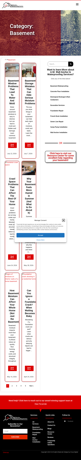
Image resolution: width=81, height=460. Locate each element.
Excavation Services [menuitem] (57, 105)
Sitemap (6, 452)
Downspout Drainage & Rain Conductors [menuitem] (60, 98)
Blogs (49, 429)
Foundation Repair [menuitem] (56, 111)
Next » (31, 386)
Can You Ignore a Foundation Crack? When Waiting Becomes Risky (31, 303)
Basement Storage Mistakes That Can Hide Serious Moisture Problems (30, 92)
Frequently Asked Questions (51, 443)
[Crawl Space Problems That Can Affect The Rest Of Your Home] (12, 168)
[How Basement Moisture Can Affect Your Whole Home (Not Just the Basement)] (12, 280)
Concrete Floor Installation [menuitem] (59, 91)
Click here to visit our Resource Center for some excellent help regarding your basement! (60, 156)
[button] (64, 220)
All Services (35, 423)
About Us (51, 422)
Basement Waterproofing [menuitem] (59, 86)
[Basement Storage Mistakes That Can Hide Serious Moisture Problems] (29, 70)
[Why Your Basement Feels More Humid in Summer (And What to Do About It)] (29, 168)
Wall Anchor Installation (36, 440)
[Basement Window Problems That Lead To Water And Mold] (12, 70)
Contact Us (51, 425)
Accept (40, 235)
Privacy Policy (41, 240)
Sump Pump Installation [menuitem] (58, 127)
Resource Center (51, 433)
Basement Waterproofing (37, 428)
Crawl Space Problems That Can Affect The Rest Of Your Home (13, 191)
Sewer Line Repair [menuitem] (56, 122)
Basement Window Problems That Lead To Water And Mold (13, 92)
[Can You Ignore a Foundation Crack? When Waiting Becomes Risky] (29, 280)
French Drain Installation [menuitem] (59, 116)
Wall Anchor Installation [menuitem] (58, 132)
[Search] (70, 64)
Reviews (50, 437)
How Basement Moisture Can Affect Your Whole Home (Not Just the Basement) (14, 306)
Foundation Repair (36, 433)
